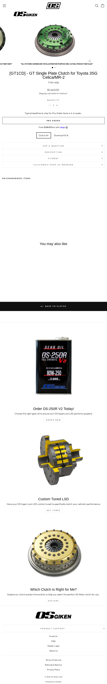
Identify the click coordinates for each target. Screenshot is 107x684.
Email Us (53, 636)
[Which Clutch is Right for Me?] (53, 551)
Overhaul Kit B (61, 135)
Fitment (53, 158)
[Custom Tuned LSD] (53, 461)
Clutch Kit (44, 135)
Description (53, 152)
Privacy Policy (53, 669)
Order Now (53, 420)
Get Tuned (53, 510)
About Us (53, 651)
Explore (53, 601)
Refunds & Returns (53, 665)
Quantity (53, 100)
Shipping (43, 93)
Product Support (53, 628)
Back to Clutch (55, 306)
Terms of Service (53, 660)
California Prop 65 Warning (53, 165)
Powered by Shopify (53, 682)
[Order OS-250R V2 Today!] (53, 366)
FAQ (53, 641)
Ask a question (53, 146)
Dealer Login (54, 646)
